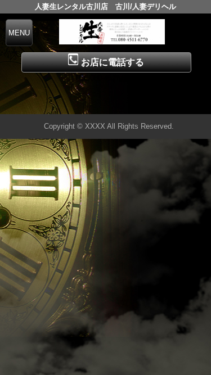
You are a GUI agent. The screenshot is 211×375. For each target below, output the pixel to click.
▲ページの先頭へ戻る (168, 104)
